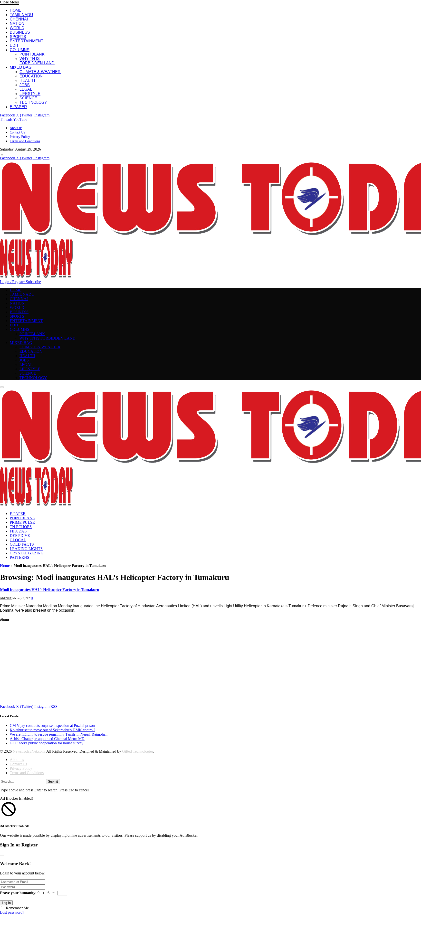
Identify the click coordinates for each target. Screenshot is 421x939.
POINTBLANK (32, 54)
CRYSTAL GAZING (27, 553)
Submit (53, 781)
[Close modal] (2, 855)
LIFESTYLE (29, 94)
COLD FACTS (22, 544)
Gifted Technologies (137, 751)
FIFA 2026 (18, 531)
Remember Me (17, 908)
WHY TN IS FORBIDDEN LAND (37, 61)
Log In (6, 903)
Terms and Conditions (25, 141)
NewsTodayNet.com (29, 751)
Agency (6, 598)
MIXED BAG (20, 67)
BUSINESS (20, 32)
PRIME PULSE (22, 522)
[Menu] (2, 154)
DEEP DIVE (20, 535)
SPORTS (18, 37)
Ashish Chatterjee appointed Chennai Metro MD (47, 739)
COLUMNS (19, 50)
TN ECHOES (21, 527)
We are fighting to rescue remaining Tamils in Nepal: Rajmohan (58, 734)
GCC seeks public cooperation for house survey (46, 743)
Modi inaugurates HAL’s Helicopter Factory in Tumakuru (49, 589)
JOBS (24, 85)
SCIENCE (28, 98)
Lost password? (12, 912)
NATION (17, 23)
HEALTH (27, 80)
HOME (15, 10)
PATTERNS (19, 557)
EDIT (14, 45)
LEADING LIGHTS (26, 549)
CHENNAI (19, 19)
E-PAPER (18, 107)
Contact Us (17, 132)
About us (16, 128)
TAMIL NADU (21, 15)
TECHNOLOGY (33, 102)
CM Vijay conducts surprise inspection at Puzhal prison (52, 725)
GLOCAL (18, 540)
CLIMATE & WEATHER (40, 72)
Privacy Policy (20, 137)
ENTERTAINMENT (26, 41)
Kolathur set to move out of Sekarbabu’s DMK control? (52, 730)
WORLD (17, 28)
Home (5, 566)
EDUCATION (31, 76)
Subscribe (33, 282)
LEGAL (25, 89)
